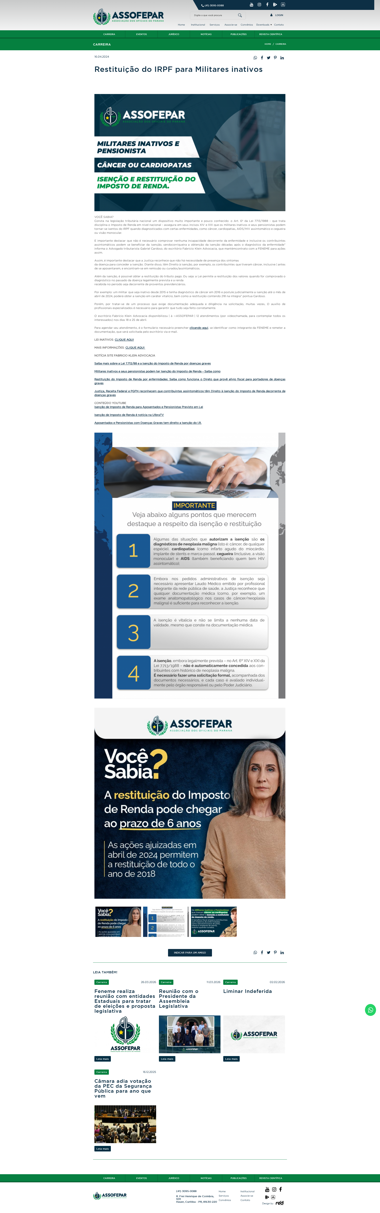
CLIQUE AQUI (124, 339)
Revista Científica (270, 34)
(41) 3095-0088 (214, 5)
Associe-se (230, 24)
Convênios (247, 24)
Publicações (239, 34)
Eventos (141, 34)
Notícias (206, 34)
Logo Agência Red (280, 1203)
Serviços (215, 24)
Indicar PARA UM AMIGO (190, 952)
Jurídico (173, 34)
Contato (279, 24)
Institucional (198, 24)
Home (181, 24)
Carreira (109, 34)
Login (279, 15)
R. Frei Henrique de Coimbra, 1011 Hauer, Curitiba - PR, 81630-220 (196, 1199)
